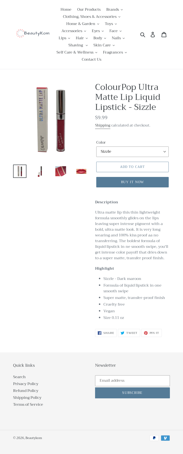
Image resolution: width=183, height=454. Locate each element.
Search (19, 377)
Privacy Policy (25, 384)
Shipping (102, 125)
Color (101, 142)
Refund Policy (25, 390)
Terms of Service (28, 404)
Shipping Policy (27, 397)
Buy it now (132, 182)
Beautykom (33, 438)
